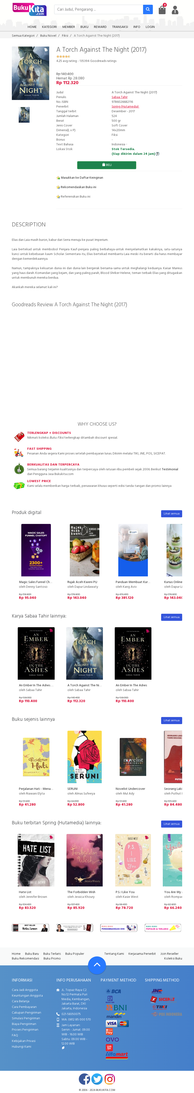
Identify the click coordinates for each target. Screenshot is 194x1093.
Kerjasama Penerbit (142, 954)
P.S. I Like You (125, 892)
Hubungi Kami (21, 1047)
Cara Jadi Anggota (25, 990)
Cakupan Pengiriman (26, 1012)
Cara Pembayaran (24, 1007)
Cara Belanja (20, 1001)
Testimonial (170, 469)
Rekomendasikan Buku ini (78, 187)
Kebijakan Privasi (23, 1041)
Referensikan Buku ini (75, 196)
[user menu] (175, 9)
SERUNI (72, 789)
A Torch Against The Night (85, 685)
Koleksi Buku (173, 958)
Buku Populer (74, 954)
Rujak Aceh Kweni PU (82, 582)
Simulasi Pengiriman (26, 1018)
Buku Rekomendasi (25, 958)
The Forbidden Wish (81, 892)
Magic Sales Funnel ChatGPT (39, 582)
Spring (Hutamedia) (125, 106)
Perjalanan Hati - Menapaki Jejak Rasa (45, 789)
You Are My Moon (177, 892)
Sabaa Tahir (120, 97)
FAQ (15, 1035)
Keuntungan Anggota (27, 995)
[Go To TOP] (97, 965)
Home (16, 954)
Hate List (25, 892)
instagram (109, 1079)
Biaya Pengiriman (24, 1024)
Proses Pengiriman (25, 1030)
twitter (97, 1079)
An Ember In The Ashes (131, 685)
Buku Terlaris (52, 954)
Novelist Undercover (130, 789)
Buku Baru (32, 954)
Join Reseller (169, 954)
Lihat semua (172, 513)
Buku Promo (52, 958)
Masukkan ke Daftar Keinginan (81, 178)
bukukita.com (105, 1090)
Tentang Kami (114, 954)
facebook (84, 1079)
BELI (108, 165)
